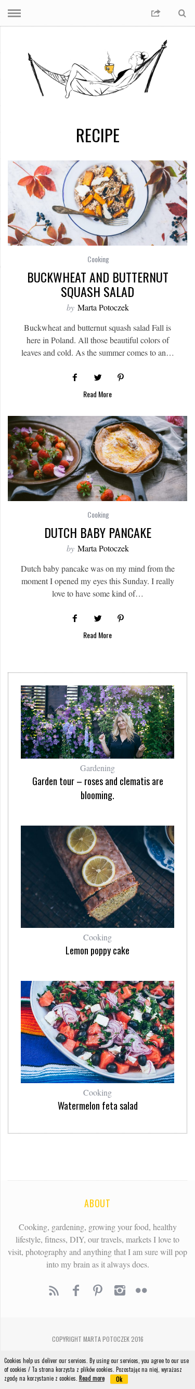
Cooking (98, 258)
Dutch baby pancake (97, 532)
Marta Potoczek (103, 307)
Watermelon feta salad (98, 1105)
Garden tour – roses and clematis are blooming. (97, 788)
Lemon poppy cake (97, 950)
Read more (92, 1378)
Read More (97, 394)
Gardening (97, 767)
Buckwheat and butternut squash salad (97, 284)
